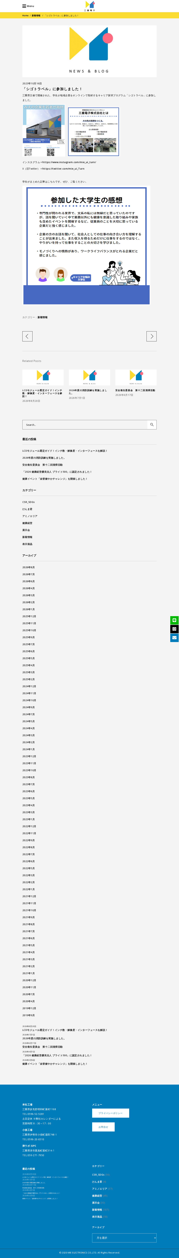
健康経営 (27, 523)
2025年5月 (28, 658)
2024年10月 (29, 700)
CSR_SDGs (28, 502)
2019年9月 (28, 1015)
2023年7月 (28, 784)
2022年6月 (28, 861)
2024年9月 (28, 707)
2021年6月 (28, 938)
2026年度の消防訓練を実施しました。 (88, 392)
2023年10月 (29, 770)
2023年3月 (28, 812)
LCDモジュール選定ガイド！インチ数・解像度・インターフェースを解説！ (42, 393)
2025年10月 (29, 630)
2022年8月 (28, 847)
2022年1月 (28, 889)
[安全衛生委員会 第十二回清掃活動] (136, 378)
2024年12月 (29, 686)
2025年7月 (28, 644)
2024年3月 (28, 735)
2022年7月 (28, 854)
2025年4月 (28, 665)
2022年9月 (28, 840)
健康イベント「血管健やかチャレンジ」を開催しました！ (55, 478)
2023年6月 (28, 791)
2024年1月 (28, 749)
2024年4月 (28, 728)
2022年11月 (29, 833)
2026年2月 (28, 602)
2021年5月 (28, 945)
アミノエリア (30, 516)
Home (25, 15)
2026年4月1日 (28, 1051)
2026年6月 (28, 581)
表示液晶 (27, 544)
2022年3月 (28, 875)
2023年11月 (29, 763)
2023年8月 (28, 777)
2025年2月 (28, 679)
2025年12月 (29, 616)
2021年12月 (29, 896)
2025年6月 (28, 651)
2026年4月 (28, 588)
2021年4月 (28, 952)
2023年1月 (28, 819)
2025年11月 (29, 623)
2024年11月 (29, 693)
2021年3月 (28, 959)
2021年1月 (28, 973)
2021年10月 (29, 910)
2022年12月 (29, 826)
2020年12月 (29, 980)
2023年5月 (28, 798)
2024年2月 (28, 742)
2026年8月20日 (31, 400)
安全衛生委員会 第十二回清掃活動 (135, 390)
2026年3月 (28, 595)
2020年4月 (28, 1001)
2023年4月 (28, 805)
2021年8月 (28, 924)
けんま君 (27, 509)
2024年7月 (28, 714)
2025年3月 (28, 672)
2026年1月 (28, 609)
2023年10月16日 (32, 83)
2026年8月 (28, 567)
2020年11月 (29, 987)
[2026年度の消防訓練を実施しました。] (89, 378)
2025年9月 (28, 637)
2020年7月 (28, 994)
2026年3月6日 (28, 1060)
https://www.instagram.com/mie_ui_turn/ (69, 162)
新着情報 (36, 15)
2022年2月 (28, 882)
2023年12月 (29, 756)
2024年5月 (28, 721)
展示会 (26, 530)
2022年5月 (28, 868)
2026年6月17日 (124, 395)
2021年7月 (28, 931)
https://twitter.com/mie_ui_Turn (63, 168)
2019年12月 (29, 1008)
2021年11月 (29, 903)
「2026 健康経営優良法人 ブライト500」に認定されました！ (57, 471)
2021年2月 (28, 966)
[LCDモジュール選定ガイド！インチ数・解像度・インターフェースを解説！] (43, 378)
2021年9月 (28, 917)
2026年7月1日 (77, 398)
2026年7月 (28, 574)
